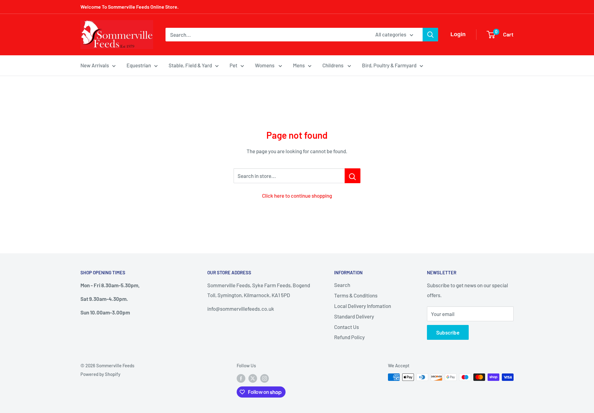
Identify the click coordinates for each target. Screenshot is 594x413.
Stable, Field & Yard (190, 65)
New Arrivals (94, 65)
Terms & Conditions (355, 295)
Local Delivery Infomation (362, 306)
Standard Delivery (354, 316)
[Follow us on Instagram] (264, 378)
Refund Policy (349, 337)
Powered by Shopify (100, 374)
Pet (233, 65)
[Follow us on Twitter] (252, 378)
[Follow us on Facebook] (241, 378)
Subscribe (447, 332)
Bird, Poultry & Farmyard (389, 65)
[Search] (430, 34)
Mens (299, 65)
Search (342, 285)
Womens (265, 65)
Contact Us (346, 327)
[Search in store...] (352, 175)
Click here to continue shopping (297, 195)
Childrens (333, 65)
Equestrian (139, 65)
